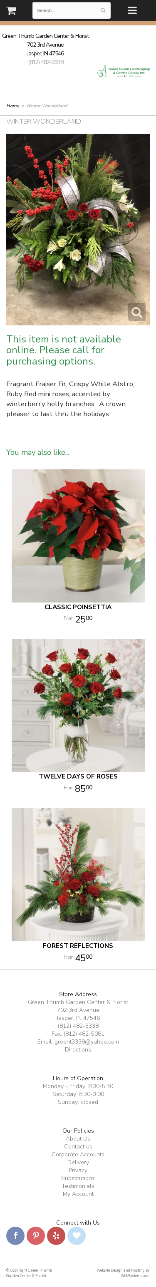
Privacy (78, 1170)
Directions (78, 1050)
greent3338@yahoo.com (86, 1042)
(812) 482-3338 (45, 62)
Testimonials (78, 1186)
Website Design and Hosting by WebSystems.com (123, 1273)
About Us (78, 1139)
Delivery (78, 1162)
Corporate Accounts (78, 1154)
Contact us (78, 1147)
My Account (78, 1194)
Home (12, 106)
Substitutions (78, 1178)
